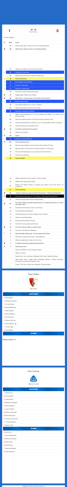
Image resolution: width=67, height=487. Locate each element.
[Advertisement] (33, 12)
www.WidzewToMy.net (38, 486)
